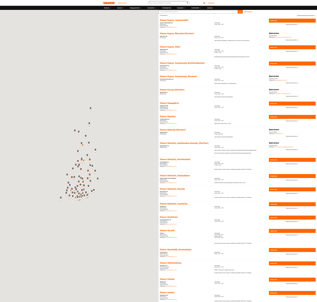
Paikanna (249, 12)
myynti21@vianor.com (171, 224)
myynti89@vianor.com (171, 110)
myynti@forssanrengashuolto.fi (283, 93)
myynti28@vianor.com (171, 237)
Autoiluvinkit (195, 8)
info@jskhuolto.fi (279, 133)
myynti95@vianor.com (171, 182)
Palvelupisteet (166, 8)
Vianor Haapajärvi (169, 102)
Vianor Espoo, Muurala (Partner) (177, 33)
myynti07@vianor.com (171, 256)
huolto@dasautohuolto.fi (281, 80)
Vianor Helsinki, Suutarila (173, 203)
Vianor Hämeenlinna (170, 262)
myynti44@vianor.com (171, 166)
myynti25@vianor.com (171, 270)
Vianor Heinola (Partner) (173, 129)
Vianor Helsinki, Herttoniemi (175, 159)
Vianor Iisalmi (167, 279)
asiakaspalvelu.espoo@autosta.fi (283, 37)
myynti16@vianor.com (171, 70)
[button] (74, 194)
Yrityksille (211, 3)
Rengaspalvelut (135, 8)
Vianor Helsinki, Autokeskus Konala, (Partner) (184, 143)
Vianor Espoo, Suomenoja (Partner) (178, 76)
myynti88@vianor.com (171, 196)
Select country (122, 3)
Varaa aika (273, 20)
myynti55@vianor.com (171, 286)
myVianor (210, 8)
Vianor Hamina (168, 116)
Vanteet (119, 8)
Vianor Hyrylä (167, 230)
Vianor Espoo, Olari (170, 46)
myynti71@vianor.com (171, 123)
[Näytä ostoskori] (204, 3)
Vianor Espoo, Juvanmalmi (174, 20)
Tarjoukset (180, 8)
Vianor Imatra (167, 292)
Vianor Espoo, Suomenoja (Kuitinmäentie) (182, 62)
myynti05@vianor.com (171, 299)
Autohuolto (151, 8)
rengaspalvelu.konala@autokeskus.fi (284, 147)
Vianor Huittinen (169, 217)
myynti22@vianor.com (171, 210)
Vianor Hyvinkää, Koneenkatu (175, 249)
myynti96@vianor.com (171, 27)
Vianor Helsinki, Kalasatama (175, 175)
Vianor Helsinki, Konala (172, 188)
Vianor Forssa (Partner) (172, 89)
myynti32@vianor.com (171, 54)
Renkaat (107, 8)
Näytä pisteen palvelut (291, 24)
